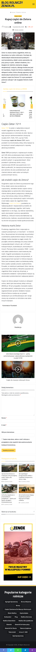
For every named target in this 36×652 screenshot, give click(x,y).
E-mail (4, 425)
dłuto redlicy (12, 613)
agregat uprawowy (11, 602)
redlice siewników (9, 620)
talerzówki (12, 632)
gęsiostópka (24, 613)
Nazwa (4, 418)
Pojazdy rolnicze (21, 12)
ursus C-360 (23, 632)
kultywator (7, 617)
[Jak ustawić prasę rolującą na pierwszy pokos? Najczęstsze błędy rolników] (27, 488)
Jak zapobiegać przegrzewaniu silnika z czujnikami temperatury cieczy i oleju (25, 476)
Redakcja (6, 27)
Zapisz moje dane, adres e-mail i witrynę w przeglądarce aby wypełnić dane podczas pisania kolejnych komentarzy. (17, 442)
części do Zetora (15, 203)
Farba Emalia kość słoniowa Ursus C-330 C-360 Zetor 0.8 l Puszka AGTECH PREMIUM (17, 113)
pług (16, 617)
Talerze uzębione (25, 628)
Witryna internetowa (8, 432)
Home (13, 12)
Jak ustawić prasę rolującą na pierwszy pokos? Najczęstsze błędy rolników (26, 498)
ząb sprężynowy (18, 636)
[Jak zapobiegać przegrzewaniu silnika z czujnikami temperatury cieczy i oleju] (27, 467)
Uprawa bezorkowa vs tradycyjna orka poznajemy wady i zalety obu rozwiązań (9, 476)
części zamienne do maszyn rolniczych (18, 609)
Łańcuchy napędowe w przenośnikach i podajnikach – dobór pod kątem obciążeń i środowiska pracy (9, 498)
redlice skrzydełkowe (26, 620)
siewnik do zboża (11, 628)
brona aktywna (26, 602)
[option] (17, 105)
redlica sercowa (26, 617)
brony (18, 605)
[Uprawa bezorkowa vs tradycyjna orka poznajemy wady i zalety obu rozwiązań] (9, 467)
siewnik (9, 624)
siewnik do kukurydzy (22, 624)
